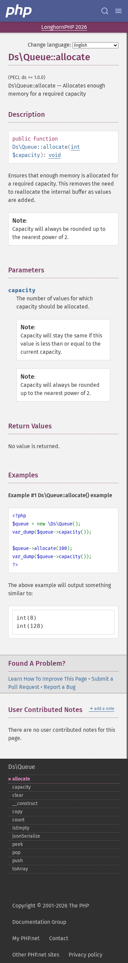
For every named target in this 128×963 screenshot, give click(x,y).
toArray (20, 869)
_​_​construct (25, 803)
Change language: (49, 45)
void (54, 155)
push (17, 861)
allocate (21, 779)
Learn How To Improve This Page (47, 679)
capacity (21, 787)
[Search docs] (105, 11)
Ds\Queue (21, 767)
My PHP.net (26, 938)
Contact (58, 938)
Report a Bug (59, 687)
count (18, 820)
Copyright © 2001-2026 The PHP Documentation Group (50, 913)
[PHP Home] (19, 11)
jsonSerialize (26, 836)
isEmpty (20, 828)
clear (17, 795)
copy (17, 812)
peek (17, 844)
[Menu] (118, 11)
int (75, 147)
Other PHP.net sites (35, 954)
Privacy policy (85, 954)
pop (16, 852)
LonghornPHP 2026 (64, 27)
